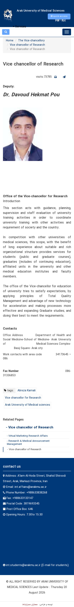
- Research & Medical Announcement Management (28, 442)
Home (9, 40)
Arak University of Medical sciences (27, 405)
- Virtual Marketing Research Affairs (27, 436)
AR (64, 20)
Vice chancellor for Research (23, 398)
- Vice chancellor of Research (29, 427)
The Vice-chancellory (31, 40)
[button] (59, 16)
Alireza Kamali (27, 390)
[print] (55, 77)
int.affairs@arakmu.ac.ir (31, 487)
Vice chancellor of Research (27, 45)
